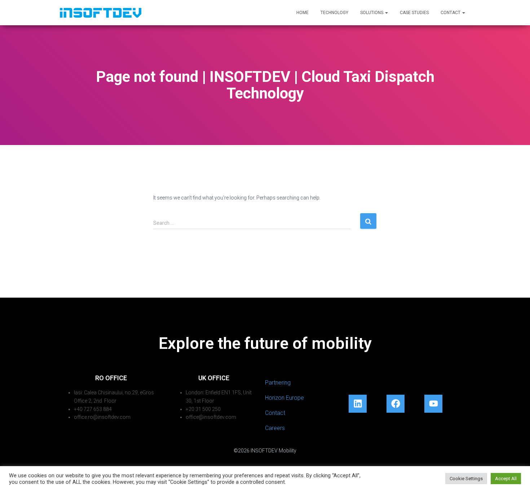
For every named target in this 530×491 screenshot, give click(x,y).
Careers (275, 428)
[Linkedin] (358, 404)
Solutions (372, 12)
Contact (451, 12)
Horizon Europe (284, 397)
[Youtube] (433, 404)
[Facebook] (396, 404)
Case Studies (414, 12)
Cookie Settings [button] (466, 478)
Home (302, 12)
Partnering (278, 382)
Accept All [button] (506, 478)
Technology (334, 12)
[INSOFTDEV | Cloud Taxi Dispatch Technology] (100, 13)
